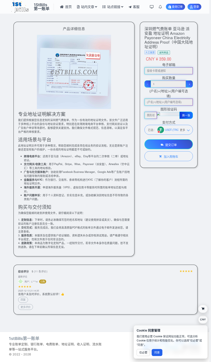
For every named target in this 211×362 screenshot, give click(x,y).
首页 (68, 7)
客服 (136, 7)
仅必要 (143, 352)
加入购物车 (170, 156)
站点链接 (113, 7)
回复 (23, 299)
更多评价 (25, 307)
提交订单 (170, 145)
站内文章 (87, 7)
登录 (196, 6)
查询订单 (177, 6)
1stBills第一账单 (24, 338)
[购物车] (203, 309)
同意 (157, 352)
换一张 (186, 115)
